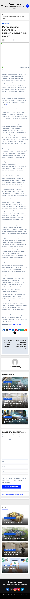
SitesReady (10, 40)
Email (4, 466)
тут (7, 104)
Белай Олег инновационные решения (12, 494)
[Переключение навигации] (2, 6)
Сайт (3, 471)
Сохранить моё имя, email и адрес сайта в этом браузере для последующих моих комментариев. (14, 480)
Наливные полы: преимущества (13, 420)
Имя (3, 461)
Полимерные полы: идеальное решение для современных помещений (13, 403)
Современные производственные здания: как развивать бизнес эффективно (14, 538)
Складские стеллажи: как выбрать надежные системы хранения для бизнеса (13, 522)
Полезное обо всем (10, 518)
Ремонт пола (15, 4)
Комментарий (6, 440)
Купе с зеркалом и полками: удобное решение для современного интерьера (13, 554)
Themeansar (15, 597)
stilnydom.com (17, 324)
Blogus (23, 594)
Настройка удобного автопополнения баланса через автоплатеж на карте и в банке (14, 570)
